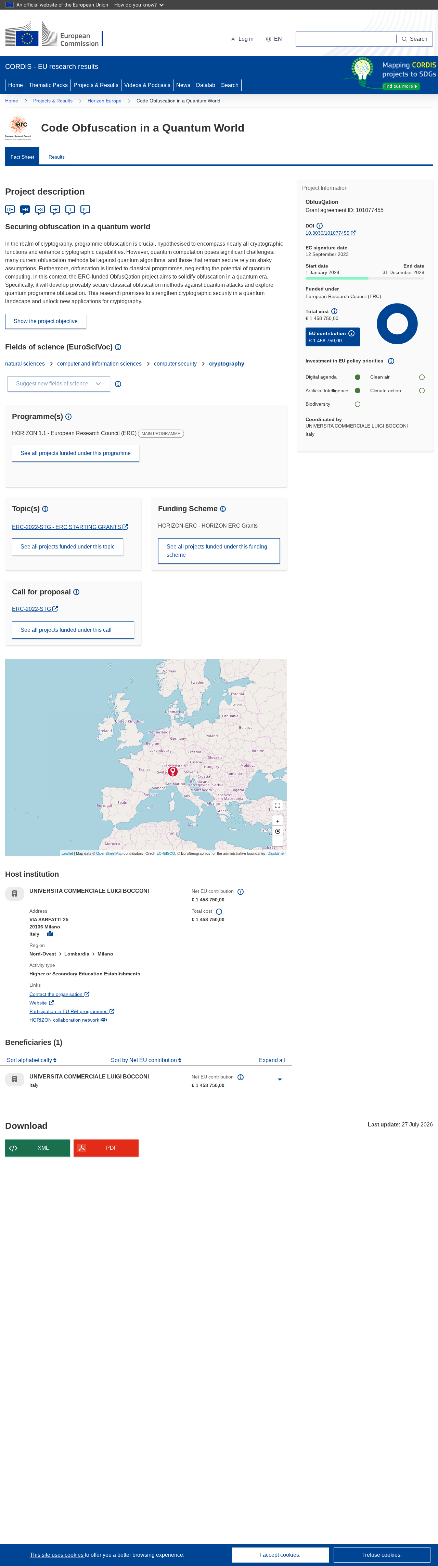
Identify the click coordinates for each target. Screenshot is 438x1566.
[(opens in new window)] (60, 34)
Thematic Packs (48, 85)
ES (40, 209)
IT (70, 209)
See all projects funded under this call (66, 630)
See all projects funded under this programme (76, 453)
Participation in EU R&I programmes (93, 1011)
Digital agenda (321, 377)
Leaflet (67, 853)
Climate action (385, 390)
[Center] (277, 831)
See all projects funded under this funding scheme (217, 551)
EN (25, 209)
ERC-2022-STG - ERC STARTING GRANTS (67, 527)
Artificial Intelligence (327, 390)
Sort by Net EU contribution (144, 1060)
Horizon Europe (104, 100)
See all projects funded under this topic (68, 547)
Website (63, 1003)
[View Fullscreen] (277, 805)
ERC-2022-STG (35, 609)
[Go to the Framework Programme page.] (18, 127)
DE (10, 209)
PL (85, 209)
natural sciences (25, 364)
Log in (246, 39)
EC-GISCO (165, 853)
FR (55, 209)
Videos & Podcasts (147, 85)
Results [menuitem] (57, 157)
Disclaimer (276, 853)
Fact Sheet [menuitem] (22, 157)
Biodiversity (318, 404)
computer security (175, 364)
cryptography (226, 364)
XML (43, 1148)
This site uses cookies (57, 1555)
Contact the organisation (81, 994)
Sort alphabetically (30, 1060)
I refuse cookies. (382, 1555)
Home (15, 85)
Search (230, 85)
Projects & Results (96, 85)
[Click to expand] (280, 1079)
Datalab (205, 85)
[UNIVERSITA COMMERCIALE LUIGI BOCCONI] (172, 771)
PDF (111, 1148)
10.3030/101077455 (327, 233)
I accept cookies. (280, 1555)
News (183, 85)
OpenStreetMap (109, 853)
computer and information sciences (99, 364)
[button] (273, 39)
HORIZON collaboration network (89, 1020)
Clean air (380, 377)
